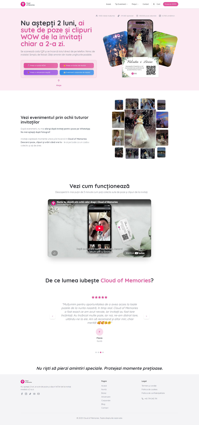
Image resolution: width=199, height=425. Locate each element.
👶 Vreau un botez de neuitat (75, 65)
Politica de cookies (149, 389)
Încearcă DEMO (170, 4)
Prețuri (134, 4)
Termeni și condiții (149, 386)
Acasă (108, 4)
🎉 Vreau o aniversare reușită (39, 72)
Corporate (105, 400)
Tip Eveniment (120, 4)
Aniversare (105, 397)
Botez (103, 393)
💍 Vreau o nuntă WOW (37, 65)
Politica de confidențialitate (153, 393)
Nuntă (104, 389)
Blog (103, 404)
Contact (146, 4)
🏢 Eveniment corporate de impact (77, 72)
